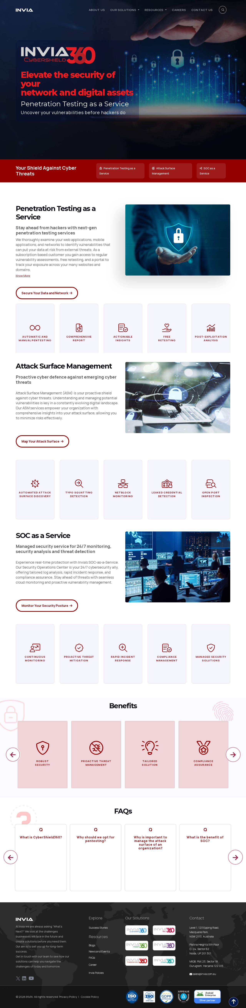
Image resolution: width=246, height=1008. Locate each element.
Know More (23, 275)
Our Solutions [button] (123, 10)
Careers (179, 10)
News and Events (99, 951)
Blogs (92, 945)
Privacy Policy (68, 997)
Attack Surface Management (163, 170)
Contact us (202, 10)
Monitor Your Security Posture (45, 606)
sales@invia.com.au (204, 974)
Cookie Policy (90, 997)
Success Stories (98, 927)
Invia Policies (96, 973)
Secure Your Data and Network (45, 293)
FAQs (92, 957)
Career (93, 964)
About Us (97, 10)
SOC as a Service (207, 170)
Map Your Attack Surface (41, 441)
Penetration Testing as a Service (117, 170)
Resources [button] (154, 10)
